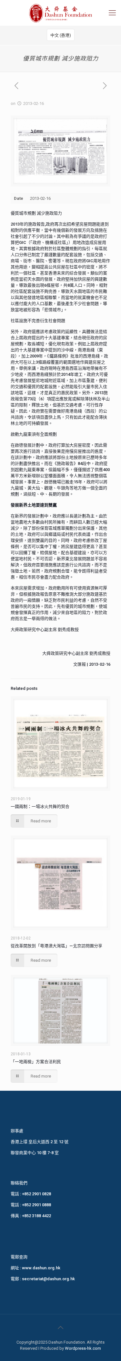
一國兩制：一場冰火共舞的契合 (40, 806)
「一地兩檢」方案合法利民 (36, 1061)
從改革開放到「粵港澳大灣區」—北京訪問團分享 (56, 945)
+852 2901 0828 (36, 1193)
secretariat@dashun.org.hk (48, 1278)
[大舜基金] (60, 13)
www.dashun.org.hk (41, 1267)
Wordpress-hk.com (83, 1348)
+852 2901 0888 (36, 1204)
